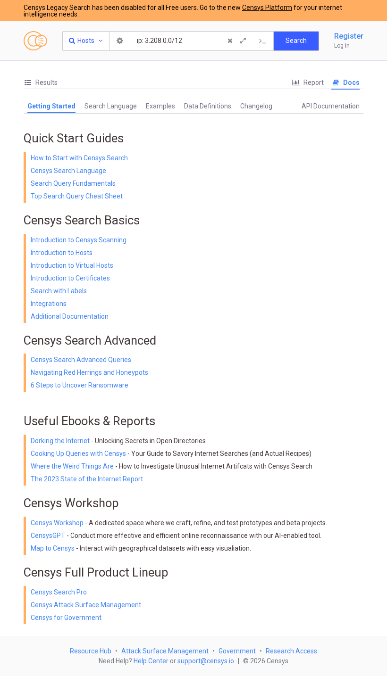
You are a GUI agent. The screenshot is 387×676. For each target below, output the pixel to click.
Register (348, 36)
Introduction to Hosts (62, 252)
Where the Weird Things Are (73, 466)
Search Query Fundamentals (73, 183)
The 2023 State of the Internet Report (87, 479)
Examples (160, 106)
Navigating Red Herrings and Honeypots (89, 372)
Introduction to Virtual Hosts (72, 265)
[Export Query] (263, 41)
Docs (351, 82)
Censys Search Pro (59, 592)
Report (313, 82)
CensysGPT (48, 535)
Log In (342, 45)
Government (237, 651)
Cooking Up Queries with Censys (79, 453)
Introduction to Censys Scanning (78, 240)
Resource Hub (90, 651)
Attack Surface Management (165, 651)
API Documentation (331, 106)
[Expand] (243, 41)
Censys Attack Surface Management (86, 605)
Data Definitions (207, 106)
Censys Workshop (57, 523)
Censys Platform (267, 7)
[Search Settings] (120, 41)
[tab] (41, 83)
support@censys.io (205, 661)
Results (46, 82)
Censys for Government (66, 617)
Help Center (151, 661)
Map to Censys (53, 548)
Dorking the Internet (61, 441)
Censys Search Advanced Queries (81, 359)
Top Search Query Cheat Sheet (77, 196)
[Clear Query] (230, 41)
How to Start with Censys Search (79, 158)
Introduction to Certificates (70, 278)
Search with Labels (59, 291)
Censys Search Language (68, 170)
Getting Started (51, 106)
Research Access (291, 651)
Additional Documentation (70, 316)
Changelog (256, 106)
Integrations (49, 303)
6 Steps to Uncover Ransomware (79, 385)
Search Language (110, 106)
